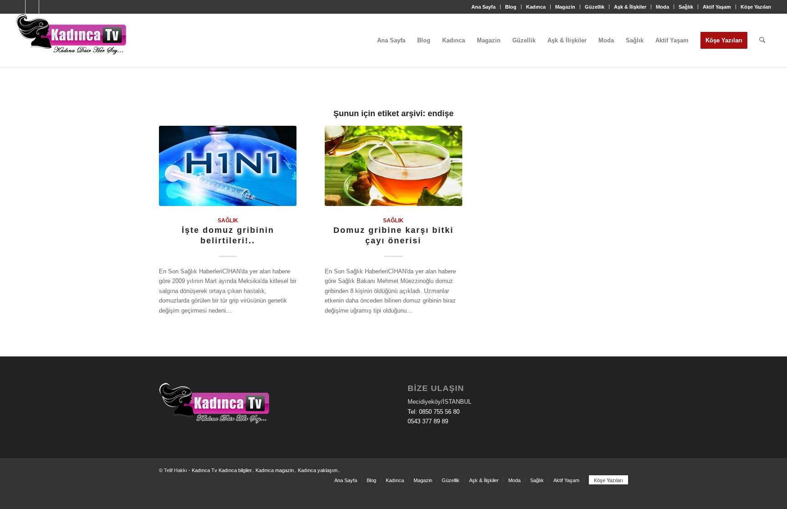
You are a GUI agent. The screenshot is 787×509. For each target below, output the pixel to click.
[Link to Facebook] (18, 7)
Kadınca (536, 7)
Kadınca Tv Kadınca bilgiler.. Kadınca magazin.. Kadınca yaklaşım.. (266, 470)
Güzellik (594, 7)
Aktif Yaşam (717, 7)
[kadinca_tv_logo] (71, 40)
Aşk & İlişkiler (630, 7)
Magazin (565, 7)
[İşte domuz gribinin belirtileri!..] (227, 166)
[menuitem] (484, 7)
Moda (662, 7)
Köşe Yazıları (756, 7)
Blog (510, 7)
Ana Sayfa (483, 7)
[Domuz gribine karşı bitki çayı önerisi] (393, 166)
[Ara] (762, 40)
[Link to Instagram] (32, 7)
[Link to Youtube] (46, 7)
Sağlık (686, 7)
